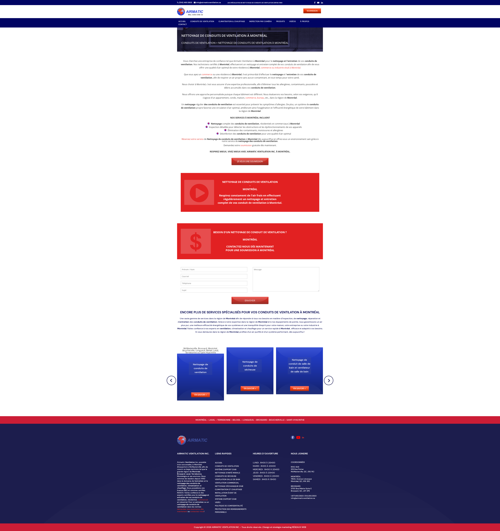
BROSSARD (262, 420)
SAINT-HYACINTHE (295, 420)
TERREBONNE (224, 420)
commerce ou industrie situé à (280, 67)
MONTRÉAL (201, 420)
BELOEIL (237, 420)
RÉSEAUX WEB (299, 527)
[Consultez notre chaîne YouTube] (318, 2)
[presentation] (171, 380)
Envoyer (250, 301)
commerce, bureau (254, 97)
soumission (246, 145)
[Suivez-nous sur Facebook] (315, 2)
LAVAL (212, 420)
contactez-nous (197, 511)
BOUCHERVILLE (277, 420)
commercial (203, 500)
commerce (207, 74)
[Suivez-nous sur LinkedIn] (322, 2)
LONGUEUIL (249, 420)
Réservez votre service (193, 139)
